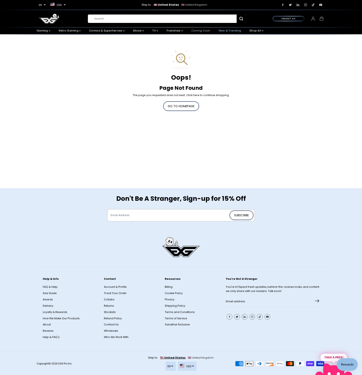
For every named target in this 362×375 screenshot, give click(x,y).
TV (154, 31)
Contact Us (111, 324)
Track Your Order (115, 293)
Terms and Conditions (180, 312)
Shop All (255, 31)
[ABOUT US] (288, 18)
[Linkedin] (297, 4)
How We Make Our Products (61, 318)
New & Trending (230, 31)
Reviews (48, 331)
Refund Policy (113, 318)
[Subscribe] (317, 301)
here (196, 95)
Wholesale (111, 331)
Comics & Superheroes (106, 31)
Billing (169, 287)
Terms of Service (176, 318)
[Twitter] (290, 4)
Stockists (110, 312)
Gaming (43, 31)
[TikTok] (313, 4)
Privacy (169, 299)
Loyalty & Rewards (55, 312)
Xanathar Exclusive (177, 324)
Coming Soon (200, 31)
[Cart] (321, 18)
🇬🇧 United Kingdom (194, 5)
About (47, 324)
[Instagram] (305, 4)
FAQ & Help (50, 287)
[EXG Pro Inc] (49, 18)
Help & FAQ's (51, 337)
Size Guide (50, 293)
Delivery (48, 306)
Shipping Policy (175, 306)
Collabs (109, 299)
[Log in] (313, 18)
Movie (137, 31)
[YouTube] (320, 4)
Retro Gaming (69, 31)
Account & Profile (115, 287)
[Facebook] (282, 4)
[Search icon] (241, 19)
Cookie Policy (174, 293)
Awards (48, 299)
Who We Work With (116, 337)
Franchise (174, 31)
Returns (109, 306)
